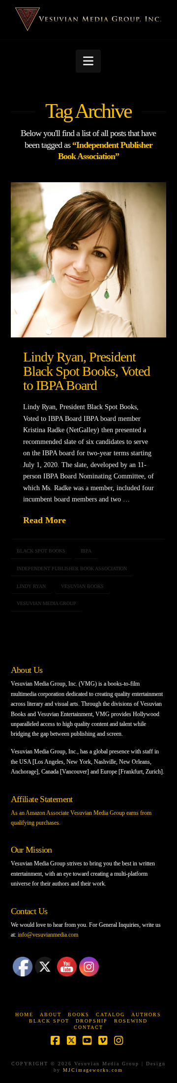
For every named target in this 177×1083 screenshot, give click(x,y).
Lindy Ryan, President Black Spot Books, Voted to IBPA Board (86, 371)
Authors (146, 1014)
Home (24, 1014)
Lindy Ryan (31, 586)
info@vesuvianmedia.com (48, 934)
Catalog (110, 1014)
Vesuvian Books (82, 586)
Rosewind (131, 1021)
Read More (44, 520)
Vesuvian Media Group (46, 603)
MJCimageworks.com (93, 1070)
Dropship (92, 1021)
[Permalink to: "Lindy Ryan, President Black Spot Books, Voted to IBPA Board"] (89, 260)
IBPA (86, 551)
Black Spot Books (41, 551)
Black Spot (49, 1021)
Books (78, 1014)
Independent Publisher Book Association (72, 568)
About (50, 1014)
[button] (88, 61)
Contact (88, 1027)
